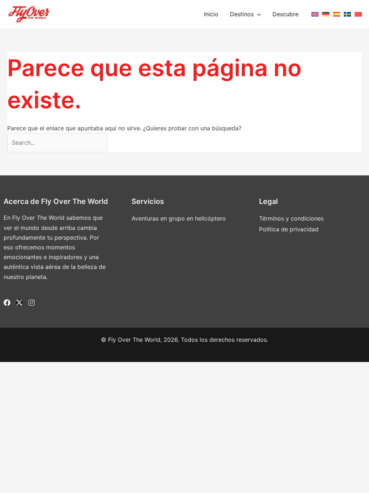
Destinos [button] (242, 14)
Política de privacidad (289, 229)
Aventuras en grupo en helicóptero (179, 218)
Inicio (211, 14)
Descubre (285, 14)
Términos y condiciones (291, 218)
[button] (257, 14)
